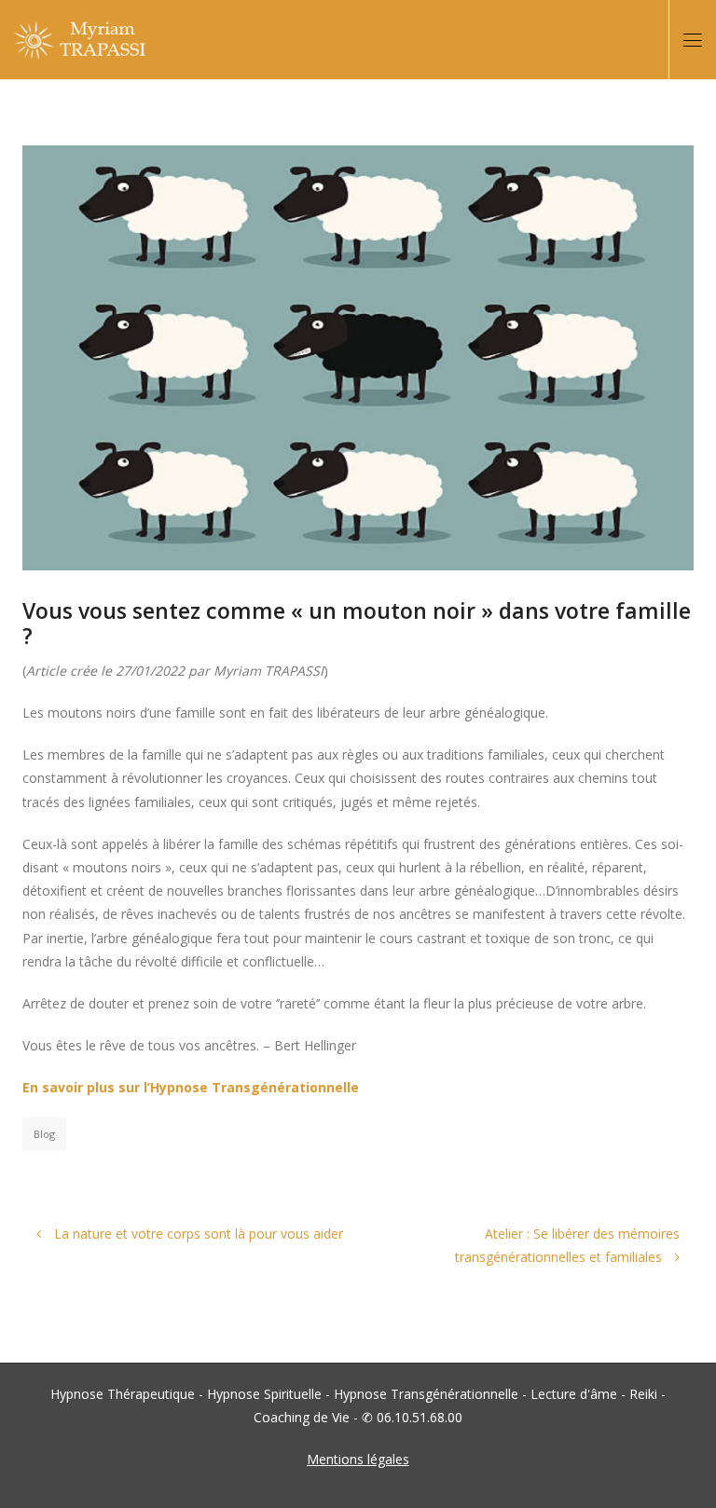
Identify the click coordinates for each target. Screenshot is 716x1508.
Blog (44, 1134)
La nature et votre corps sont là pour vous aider (196, 1233)
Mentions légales (358, 1459)
